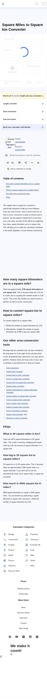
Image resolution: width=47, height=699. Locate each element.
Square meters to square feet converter (21, 396)
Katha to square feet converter (17, 407)
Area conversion (12, 368)
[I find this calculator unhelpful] (13, 162)
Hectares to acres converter (16, 418)
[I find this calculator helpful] (7, 162)
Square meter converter (15, 386)
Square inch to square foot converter (20, 383)
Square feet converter (14, 372)
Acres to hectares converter (16, 411)
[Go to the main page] (14, 3)
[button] (23, 95)
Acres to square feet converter (17, 379)
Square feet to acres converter (17, 375)
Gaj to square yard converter (17, 403)
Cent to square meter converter (18, 400)
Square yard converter (14, 414)
